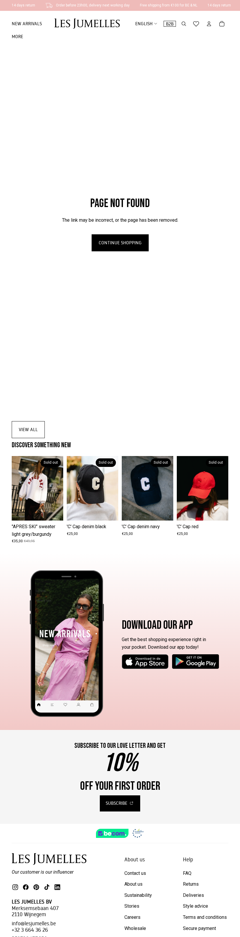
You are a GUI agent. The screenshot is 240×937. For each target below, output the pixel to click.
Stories (131, 906)
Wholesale (135, 928)
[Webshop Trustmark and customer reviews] (120, 833)
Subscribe (117, 803)
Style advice (195, 906)
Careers (132, 917)
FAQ (187, 873)
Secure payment (199, 928)
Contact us (135, 873)
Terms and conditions (205, 917)
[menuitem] (17, 36)
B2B (170, 24)
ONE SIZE (37, 511)
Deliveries (193, 895)
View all (28, 429)
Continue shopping (120, 242)
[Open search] (183, 23)
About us (133, 884)
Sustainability (138, 895)
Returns (191, 884)
